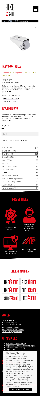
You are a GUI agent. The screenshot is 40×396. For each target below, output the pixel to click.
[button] (35, 27)
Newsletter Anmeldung (16, 344)
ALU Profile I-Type (9, 185)
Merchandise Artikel (10, 188)
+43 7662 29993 (12, 328)
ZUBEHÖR (11, 21)
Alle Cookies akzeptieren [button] (20, 389)
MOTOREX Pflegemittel (11, 182)
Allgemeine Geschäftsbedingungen (20, 346)
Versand (7, 80)
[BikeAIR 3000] (11, 290)
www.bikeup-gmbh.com (12, 332)
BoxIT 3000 (6, 163)
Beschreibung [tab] (10, 101)
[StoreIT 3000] (11, 298)
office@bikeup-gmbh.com (13, 330)
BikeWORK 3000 (9, 157)
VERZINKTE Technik (10, 176)
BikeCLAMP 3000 (9, 151)
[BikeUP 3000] (11, 282)
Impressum (10, 350)
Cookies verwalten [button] (13, 386)
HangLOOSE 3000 (9, 166)
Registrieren (19, 73)
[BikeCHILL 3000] (29, 290)
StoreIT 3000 (7, 160)
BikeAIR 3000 (7, 154)
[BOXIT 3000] (29, 298)
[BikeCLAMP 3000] (29, 282)
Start (4, 21)
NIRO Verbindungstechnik (12, 179)
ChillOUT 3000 (8, 169)
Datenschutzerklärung (15, 348)
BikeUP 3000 (7, 148)
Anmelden (5, 73)
